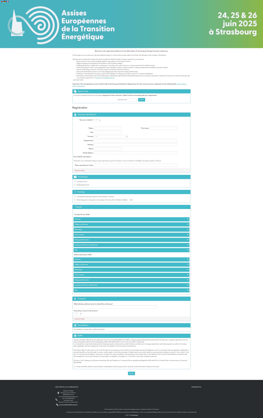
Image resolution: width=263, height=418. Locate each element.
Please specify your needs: (84, 165)
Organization (88, 140)
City (91, 132)
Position (90, 144)
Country (90, 136)
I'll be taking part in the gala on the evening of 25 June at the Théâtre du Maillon (102, 200)
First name (145, 128)
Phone (90, 148)
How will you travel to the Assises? (86, 311)
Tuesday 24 (98, 78)
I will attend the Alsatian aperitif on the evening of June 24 (95, 196)
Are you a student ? (86, 120)
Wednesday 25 (109, 78)
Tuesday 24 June (82, 181)
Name (90, 128)
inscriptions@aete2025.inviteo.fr (68, 404)
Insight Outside (135, 415)
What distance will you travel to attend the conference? (93, 304)
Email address (88, 153)
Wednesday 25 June (83, 185)
